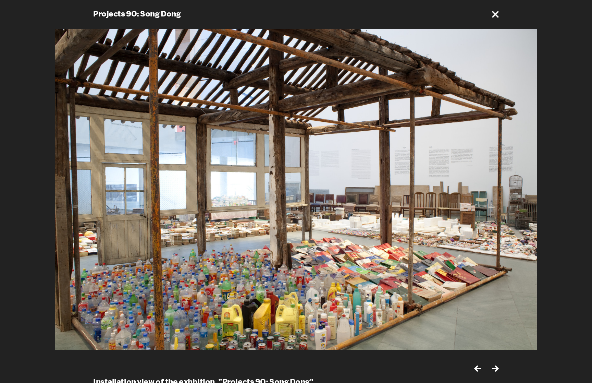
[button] (495, 14)
